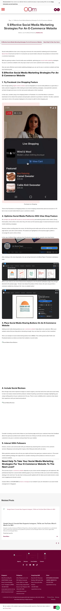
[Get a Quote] (55, 9)
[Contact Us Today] (58, 9)
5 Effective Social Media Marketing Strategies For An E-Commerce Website (21, 42)
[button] (56, 543)
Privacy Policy (8, 608)
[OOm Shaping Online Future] (30, 9)
